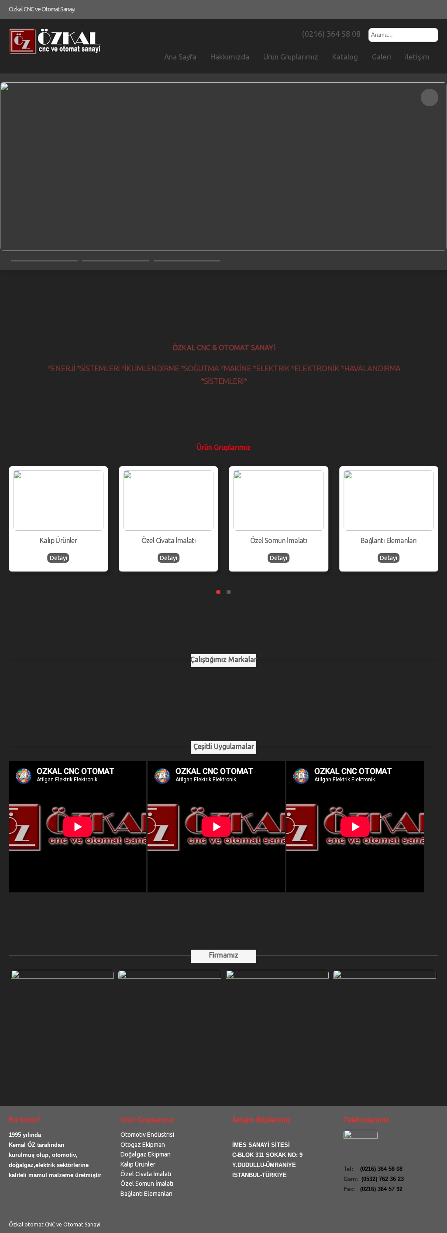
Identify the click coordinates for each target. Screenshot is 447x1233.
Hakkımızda (229, 56)
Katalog (345, 56)
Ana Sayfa (180, 56)
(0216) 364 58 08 (330, 33)
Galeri (381, 56)
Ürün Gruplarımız (290, 56)
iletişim (417, 56)
